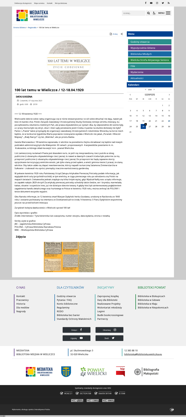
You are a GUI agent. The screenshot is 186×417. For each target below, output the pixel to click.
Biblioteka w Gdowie (149, 299)
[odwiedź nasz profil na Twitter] (163, 3)
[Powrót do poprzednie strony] (122, 34)
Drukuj (115, 34)
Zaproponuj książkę (108, 296)
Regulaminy (63, 307)
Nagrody (21, 311)
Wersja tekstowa (61, 3)
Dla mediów (22, 307)
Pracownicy (22, 299)
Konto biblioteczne (67, 303)
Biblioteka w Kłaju (147, 303)
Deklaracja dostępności (23, 3)
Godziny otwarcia (66, 296)
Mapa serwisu (39, 3)
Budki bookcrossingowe (110, 315)
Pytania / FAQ (64, 299)
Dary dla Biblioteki (107, 299)
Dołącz (74, 330)
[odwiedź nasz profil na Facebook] (145, 3)
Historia (20, 303)
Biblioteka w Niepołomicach (153, 307)
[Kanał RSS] (168, 3)
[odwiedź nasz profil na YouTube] (151, 3)
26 (144, 126)
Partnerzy (102, 318)
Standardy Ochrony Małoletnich (74, 318)
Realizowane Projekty (108, 303)
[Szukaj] (148, 13)
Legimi (101, 311)
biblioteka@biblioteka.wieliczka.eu (143, 354)
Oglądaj (73, 338)
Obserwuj (107, 330)
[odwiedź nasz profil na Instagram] (157, 3)
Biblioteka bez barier (68, 315)
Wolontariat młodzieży (109, 307)
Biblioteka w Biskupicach (151, 296)
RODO (60, 311)
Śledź (107, 338)
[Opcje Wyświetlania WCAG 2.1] (154, 13)
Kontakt (49, 3)
